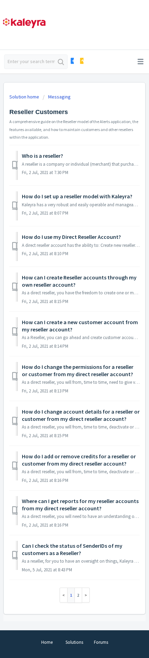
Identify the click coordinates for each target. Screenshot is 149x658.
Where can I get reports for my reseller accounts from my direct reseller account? (80, 504)
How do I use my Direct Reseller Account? (71, 236)
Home (47, 642)
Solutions (74, 642)
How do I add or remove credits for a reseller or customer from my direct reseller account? (79, 460)
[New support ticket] (72, 60)
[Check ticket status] (81, 60)
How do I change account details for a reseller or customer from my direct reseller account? (81, 415)
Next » (86, 595)
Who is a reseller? (42, 155)
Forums (101, 642)
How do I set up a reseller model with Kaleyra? (77, 196)
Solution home (24, 97)
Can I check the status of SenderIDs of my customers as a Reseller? (72, 549)
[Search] (61, 62)
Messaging (59, 97)
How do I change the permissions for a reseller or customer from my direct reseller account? (77, 370)
